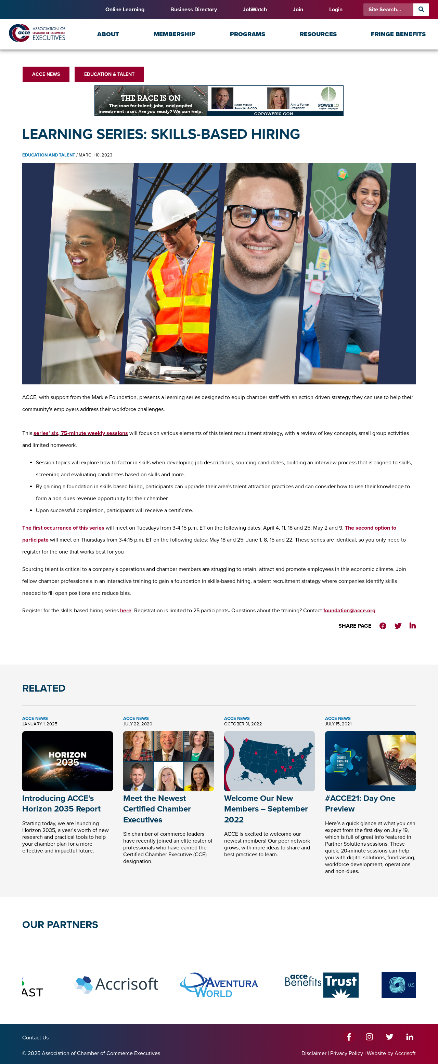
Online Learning (124, 9)
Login (336, 9)
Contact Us (35, 1037)
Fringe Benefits (398, 34)
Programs (247, 34)
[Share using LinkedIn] (413, 626)
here (125, 610)
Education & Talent (109, 74)
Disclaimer (313, 1053)
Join (298, 9)
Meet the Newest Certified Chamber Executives (157, 808)
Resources (318, 34)
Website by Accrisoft (391, 1053)
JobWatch (255, 9)
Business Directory (193, 9)
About (108, 34)
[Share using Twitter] (398, 626)
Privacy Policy (346, 1053)
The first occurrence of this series (63, 527)
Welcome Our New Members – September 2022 (266, 808)
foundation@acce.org (349, 610)
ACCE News (46, 74)
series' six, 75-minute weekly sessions (81, 433)
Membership (174, 34)
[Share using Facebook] (382, 626)
